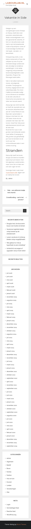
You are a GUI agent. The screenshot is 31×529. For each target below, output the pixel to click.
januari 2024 (11, 351)
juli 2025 (9, 303)
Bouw (8, 468)
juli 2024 (9, 337)
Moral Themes (21, 524)
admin (10, 178)
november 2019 (12, 442)
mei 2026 (10, 280)
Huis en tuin (10, 478)
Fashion (9, 475)
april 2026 (10, 283)
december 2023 (12, 354)
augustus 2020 (11, 415)
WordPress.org (11, 515)
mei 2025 (10, 307)
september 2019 (12, 446)
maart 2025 (10, 314)
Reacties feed (11, 511)
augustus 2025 (11, 300)
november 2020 (12, 405)
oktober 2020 (11, 409)
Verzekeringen (11, 489)
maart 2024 (10, 348)
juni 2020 (10, 422)
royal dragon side (11, 172)
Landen (15, 22)
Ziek (8, 492)
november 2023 (12, 358)
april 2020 (10, 429)
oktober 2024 (11, 331)
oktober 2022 (11, 375)
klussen (9, 482)
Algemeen (10, 462)
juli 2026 (9, 273)
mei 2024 (10, 341)
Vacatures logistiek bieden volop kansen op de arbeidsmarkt (15, 231)
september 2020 (12, 412)
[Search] (24, 210)
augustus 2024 (11, 334)
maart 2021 (10, 398)
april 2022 (10, 381)
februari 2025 (11, 317)
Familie (9, 472)
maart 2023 (10, 365)
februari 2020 (11, 432)
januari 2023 (11, 368)
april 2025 (10, 310)
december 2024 (12, 324)
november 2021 (12, 385)
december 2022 (12, 371)
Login (8, 504)
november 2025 (12, 297)
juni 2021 (9, 395)
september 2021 (12, 388)
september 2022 (12, 378)
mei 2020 (10, 426)
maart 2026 (10, 287)
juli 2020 (9, 419)
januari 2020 (11, 436)
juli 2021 (9, 392)
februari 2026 (11, 290)
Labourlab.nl (15, 3)
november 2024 (12, 327)
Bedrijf (9, 465)
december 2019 (12, 439)
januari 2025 (11, 320)
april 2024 (10, 344)
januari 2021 (10, 402)
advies (9, 458)
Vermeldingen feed (13, 508)
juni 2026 (10, 276)
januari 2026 (11, 293)
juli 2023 (9, 361)
